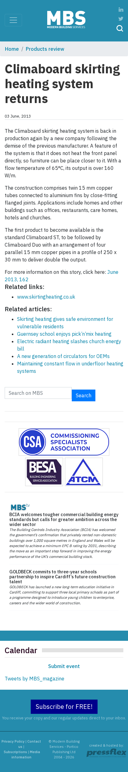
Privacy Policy (13, 741)
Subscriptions (15, 752)
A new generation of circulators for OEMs (63, 356)
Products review (45, 49)
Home (12, 49)
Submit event (64, 666)
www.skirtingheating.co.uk (46, 297)
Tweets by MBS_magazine (34, 678)
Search (83, 395)
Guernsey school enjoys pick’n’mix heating (64, 334)
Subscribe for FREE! (64, 706)
